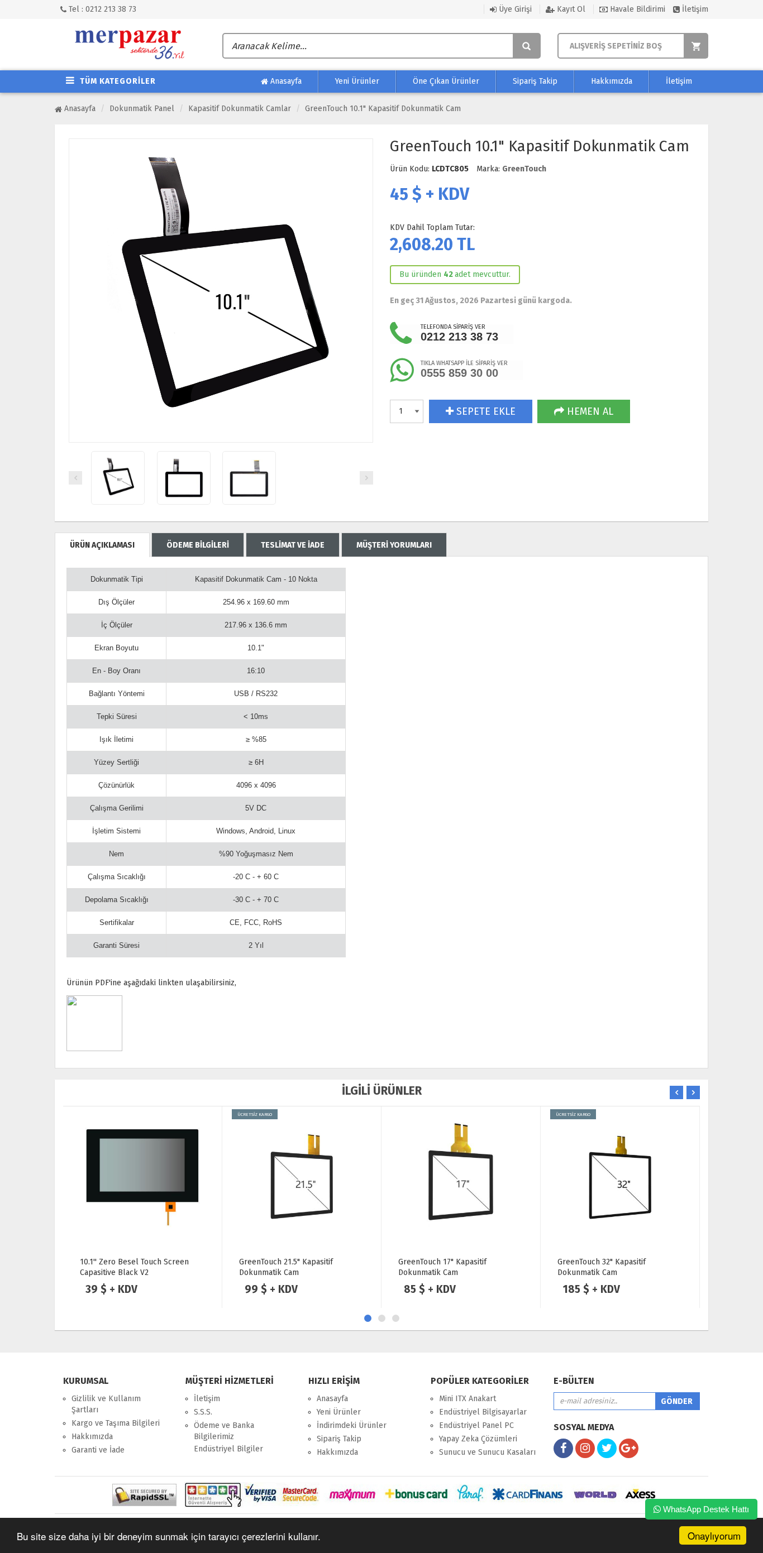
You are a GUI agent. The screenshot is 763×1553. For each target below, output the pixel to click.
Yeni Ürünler (357, 81)
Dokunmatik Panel (141, 108)
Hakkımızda (611, 81)
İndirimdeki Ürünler (352, 1425)
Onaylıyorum (714, 1535)
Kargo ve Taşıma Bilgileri (115, 1423)
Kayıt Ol (570, 9)
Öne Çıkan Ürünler (446, 81)
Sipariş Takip (535, 81)
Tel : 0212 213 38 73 (101, 9)
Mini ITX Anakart (467, 1398)
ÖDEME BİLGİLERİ (197, 545)
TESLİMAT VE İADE (293, 545)
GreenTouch (524, 169)
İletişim (694, 9)
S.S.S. (203, 1412)
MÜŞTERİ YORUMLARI (394, 545)
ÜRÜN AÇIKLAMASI (102, 545)
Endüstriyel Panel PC (476, 1425)
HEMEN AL (588, 411)
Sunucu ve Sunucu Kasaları (487, 1452)
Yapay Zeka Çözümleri (478, 1439)
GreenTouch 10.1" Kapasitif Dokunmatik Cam (383, 108)
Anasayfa (285, 81)
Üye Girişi (514, 9)
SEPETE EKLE (485, 411)
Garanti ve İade (98, 1450)
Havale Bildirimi (636, 9)
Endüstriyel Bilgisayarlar (483, 1412)
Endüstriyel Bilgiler (228, 1449)
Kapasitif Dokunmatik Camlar (239, 108)
